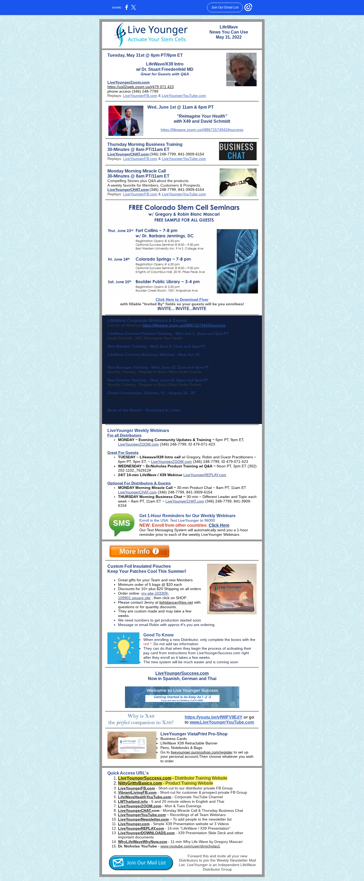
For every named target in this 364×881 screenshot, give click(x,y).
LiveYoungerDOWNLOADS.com (146, 833)
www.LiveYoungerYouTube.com (222, 722)
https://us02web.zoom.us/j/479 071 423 (140, 87)
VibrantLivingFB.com (137, 792)
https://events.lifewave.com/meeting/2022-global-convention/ (158, 397)
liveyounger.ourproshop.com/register (202, 752)
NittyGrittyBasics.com (140, 783)
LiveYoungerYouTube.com (184, 95)
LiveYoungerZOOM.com (138, 444)
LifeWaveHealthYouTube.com (144, 797)
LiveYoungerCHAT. (135, 810)
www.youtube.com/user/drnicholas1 (190, 846)
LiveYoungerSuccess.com (182, 673)
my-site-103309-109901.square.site (143, 595)
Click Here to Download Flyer (182, 299)
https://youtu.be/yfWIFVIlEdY (213, 717)
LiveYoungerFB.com (140, 95)
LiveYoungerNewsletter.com (143, 819)
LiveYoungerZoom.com (128, 82)
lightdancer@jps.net (176, 602)
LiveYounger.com (133, 824)
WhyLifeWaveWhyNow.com (142, 841)
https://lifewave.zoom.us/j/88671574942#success (202, 129)
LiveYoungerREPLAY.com (204, 475)
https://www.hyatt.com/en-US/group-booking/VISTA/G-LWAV (181, 402)
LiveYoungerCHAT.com (128, 154)
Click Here (219, 525)
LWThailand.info (133, 801)
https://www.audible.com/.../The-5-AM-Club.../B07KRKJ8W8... (159, 419)
